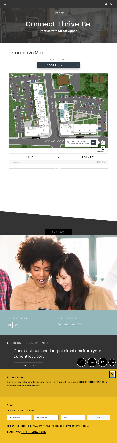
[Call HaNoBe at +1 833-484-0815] (112, 4)
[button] (107, 4)
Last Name (41, 417)
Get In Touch (58, 232)
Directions (28, 365)
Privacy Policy (52, 425)
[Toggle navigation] (5, 4)
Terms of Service (73, 425)
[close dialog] (112, 374)
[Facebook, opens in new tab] (10, 325)
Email (65, 417)
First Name (14, 417)
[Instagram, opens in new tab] (16, 325)
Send (98, 417)
